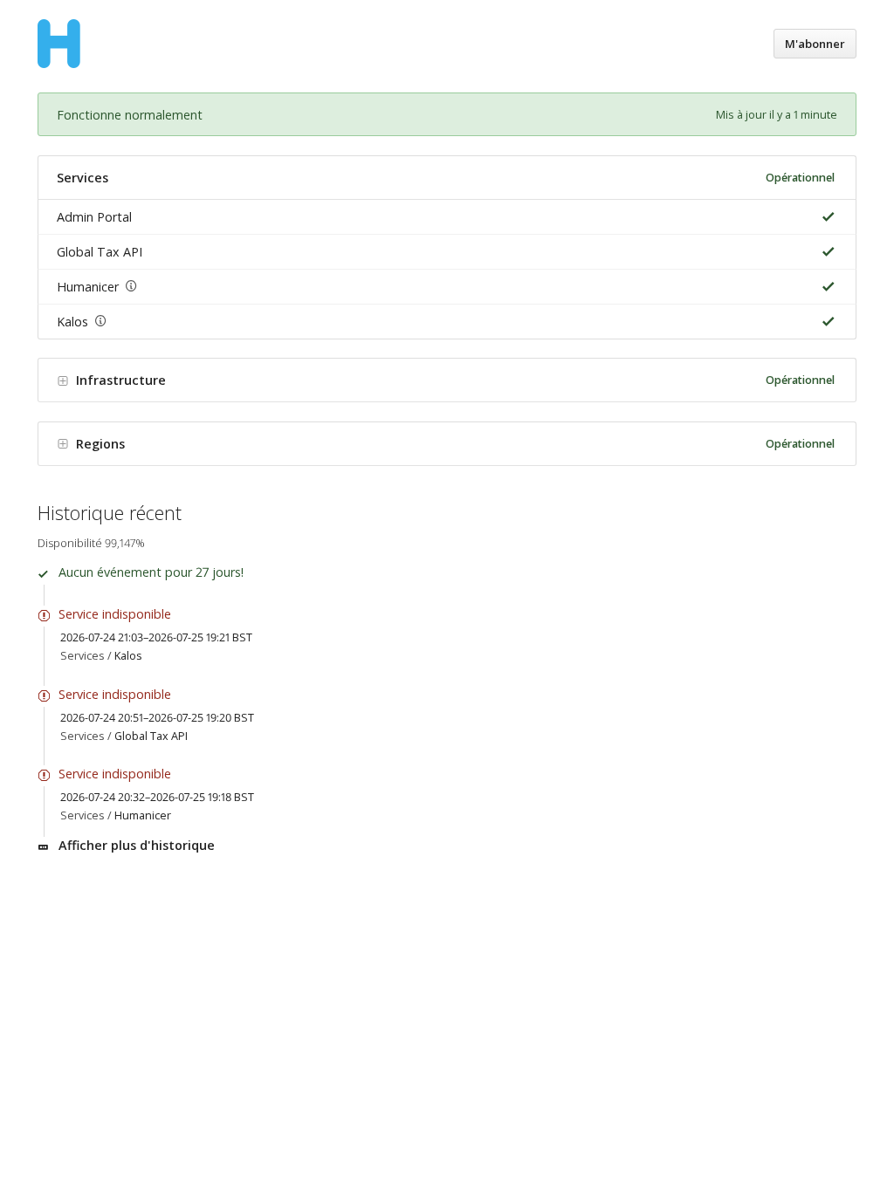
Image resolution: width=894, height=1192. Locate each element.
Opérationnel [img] (800, 177)
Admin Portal (94, 217)
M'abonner (815, 43)
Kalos (72, 321)
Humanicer (88, 286)
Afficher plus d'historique (136, 845)
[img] (825, 217)
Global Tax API (99, 251)
